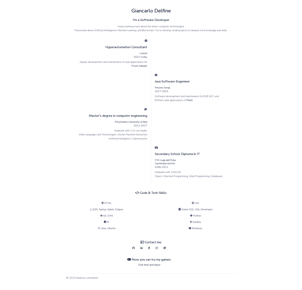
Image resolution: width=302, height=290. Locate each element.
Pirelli (189, 100)
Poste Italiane (139, 66)
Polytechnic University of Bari (131, 122)
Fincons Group (162, 87)
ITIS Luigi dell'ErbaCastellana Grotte (165, 161)
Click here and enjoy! (149, 265)
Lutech (143, 53)
